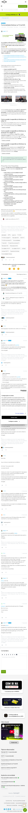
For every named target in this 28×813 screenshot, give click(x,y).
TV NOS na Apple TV (6, 237)
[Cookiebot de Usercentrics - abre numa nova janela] (20, 391)
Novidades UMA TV (6, 248)
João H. (4, 31)
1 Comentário (4, 779)
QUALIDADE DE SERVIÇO (21, 803)
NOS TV (3, 757)
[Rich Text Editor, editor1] (14, 662)
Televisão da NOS (14, 245)
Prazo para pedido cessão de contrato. (9, 777)
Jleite (4, 514)
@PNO (2, 580)
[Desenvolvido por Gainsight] (14, 793)
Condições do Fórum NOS (8, 796)
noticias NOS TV (5, 251)
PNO (4, 553)
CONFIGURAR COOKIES (9, 803)
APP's (9, 235)
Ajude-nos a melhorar (5, 769)
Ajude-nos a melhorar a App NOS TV (9, 767)
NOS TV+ (22, 237)
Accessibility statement (20, 796)
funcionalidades (16, 240)
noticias (23, 248)
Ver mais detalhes (19, 413)
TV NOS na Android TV (6, 240)
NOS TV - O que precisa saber (7, 756)
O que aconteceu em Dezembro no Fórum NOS (11, 759)
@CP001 (17, 345)
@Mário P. (3, 606)
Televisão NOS (5, 18)
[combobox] (14, 10)
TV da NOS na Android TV (13, 243)
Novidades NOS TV (16, 248)
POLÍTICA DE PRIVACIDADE (19, 800)
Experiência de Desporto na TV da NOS (9, 763)
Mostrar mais (14, 742)
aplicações (4, 235)
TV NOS (19, 235)
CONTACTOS (9, 800)
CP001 (4, 326)
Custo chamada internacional (7, 781)
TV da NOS (4, 243)
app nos (14, 235)
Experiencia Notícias (14, 251)
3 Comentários (4, 788)
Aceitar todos (14, 417)
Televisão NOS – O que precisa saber (9, 752)
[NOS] (4, 2)
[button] (1, 6)
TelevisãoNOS (15, 237)
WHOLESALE (21, 805)
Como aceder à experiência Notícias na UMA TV (14, 55)
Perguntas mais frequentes (9, 61)
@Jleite (15, 533)
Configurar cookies (13, 421)
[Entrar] (2, 10)
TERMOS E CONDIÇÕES (12, 805)
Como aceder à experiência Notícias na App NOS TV (15, 59)
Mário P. (4, 530)
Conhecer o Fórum (5, 761)
